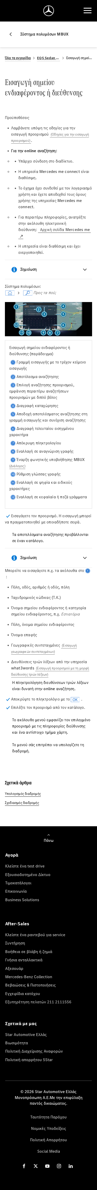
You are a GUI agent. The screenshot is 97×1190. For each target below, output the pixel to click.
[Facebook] (24, 1166)
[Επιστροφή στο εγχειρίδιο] (12, 34)
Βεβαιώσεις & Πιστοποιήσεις (30, 985)
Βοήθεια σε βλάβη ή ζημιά (28, 951)
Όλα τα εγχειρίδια (18, 57)
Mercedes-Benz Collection (28, 976)
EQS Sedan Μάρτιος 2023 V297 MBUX (48, 57)
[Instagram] (59, 1166)
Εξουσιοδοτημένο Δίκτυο (27, 874)
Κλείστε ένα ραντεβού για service (35, 934)
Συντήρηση (15, 943)
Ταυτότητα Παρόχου (48, 1116)
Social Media (48, 1151)
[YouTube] (47, 1166)
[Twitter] (36, 1166)
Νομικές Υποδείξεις (48, 1128)
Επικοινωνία (16, 891)
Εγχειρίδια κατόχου (22, 993)
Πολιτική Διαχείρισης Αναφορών (34, 1051)
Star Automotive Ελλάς (26, 1034)
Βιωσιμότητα (16, 1042)
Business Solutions (22, 899)
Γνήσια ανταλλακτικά (23, 959)
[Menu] (87, 10)
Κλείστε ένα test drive (24, 866)
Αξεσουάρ (14, 968)
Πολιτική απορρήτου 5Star (29, 1059)
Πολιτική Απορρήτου (48, 1139)
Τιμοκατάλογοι (18, 882)
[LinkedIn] (71, 1166)
